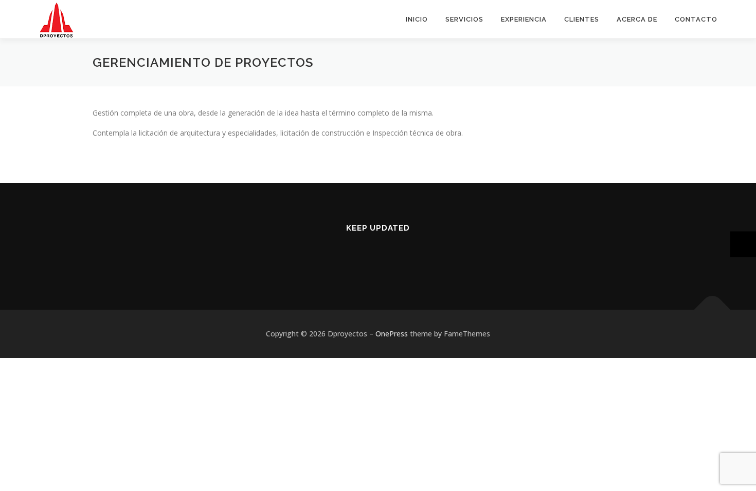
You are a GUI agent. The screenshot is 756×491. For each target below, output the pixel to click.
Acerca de (637, 19)
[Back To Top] (712, 310)
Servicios (464, 19)
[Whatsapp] (391, 255)
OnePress (391, 333)
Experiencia (524, 19)
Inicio (417, 19)
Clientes (581, 19)
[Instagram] (365, 255)
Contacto (696, 19)
